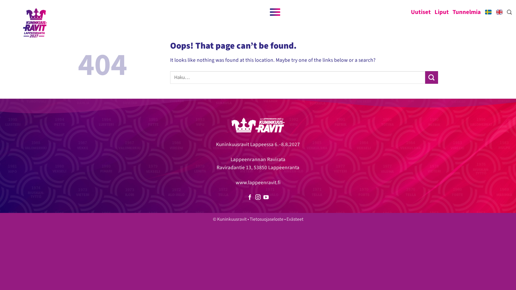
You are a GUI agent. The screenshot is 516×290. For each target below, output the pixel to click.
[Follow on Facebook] (250, 198)
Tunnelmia (467, 12)
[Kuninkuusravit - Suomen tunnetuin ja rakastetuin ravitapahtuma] (35, 23)
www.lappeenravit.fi (258, 182)
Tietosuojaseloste (267, 219)
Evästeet (294, 219)
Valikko (274, 12)
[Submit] (431, 77)
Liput (442, 12)
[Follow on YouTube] (266, 198)
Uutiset (421, 12)
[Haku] (509, 12)
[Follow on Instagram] (258, 198)
